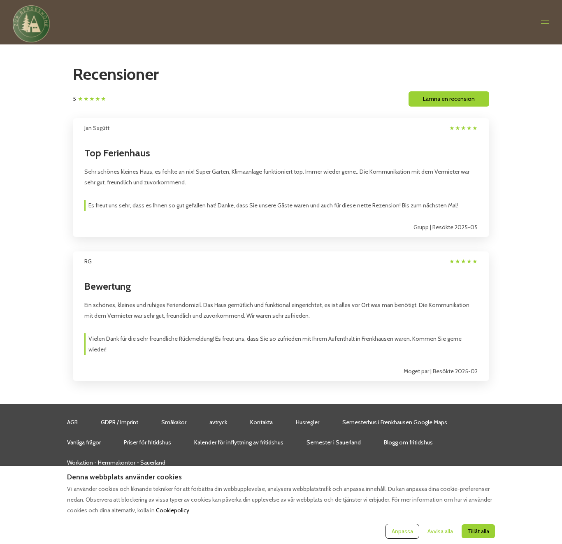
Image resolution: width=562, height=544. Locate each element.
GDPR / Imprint (119, 422)
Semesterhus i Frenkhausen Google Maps (394, 422)
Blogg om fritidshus (408, 442)
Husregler (307, 422)
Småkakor (173, 422)
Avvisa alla (440, 531)
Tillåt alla (478, 531)
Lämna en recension (449, 98)
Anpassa (402, 531)
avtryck (218, 422)
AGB (72, 422)
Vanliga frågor (84, 442)
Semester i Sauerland (334, 442)
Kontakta (261, 422)
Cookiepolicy (172, 510)
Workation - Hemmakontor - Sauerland (116, 462)
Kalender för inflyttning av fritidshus (238, 442)
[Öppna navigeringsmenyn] (545, 24)
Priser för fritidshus (147, 442)
